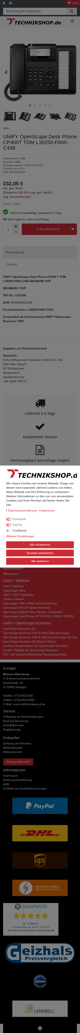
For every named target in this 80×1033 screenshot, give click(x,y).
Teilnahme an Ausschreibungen (23, 716)
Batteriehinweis (13, 747)
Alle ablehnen (40, 561)
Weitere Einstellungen (20, 536)
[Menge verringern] (16, 232)
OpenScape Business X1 (19, 628)
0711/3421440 (23, 695)
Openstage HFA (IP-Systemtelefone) (26, 607)
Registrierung (12, 729)
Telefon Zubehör (13, 599)
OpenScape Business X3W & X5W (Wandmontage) (36, 633)
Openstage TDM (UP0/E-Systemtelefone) (30, 603)
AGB (6, 784)
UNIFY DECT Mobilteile (18, 594)
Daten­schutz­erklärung (17, 780)
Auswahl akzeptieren (40, 552)
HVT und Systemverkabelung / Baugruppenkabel (34, 654)
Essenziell (19, 519)
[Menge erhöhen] (16, 226)
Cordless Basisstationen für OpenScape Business (35, 645)
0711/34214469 (24, 700)
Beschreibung (15, 252)
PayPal (17, 524)
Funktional (19, 530)
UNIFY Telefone (13, 586)
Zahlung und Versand (17, 743)
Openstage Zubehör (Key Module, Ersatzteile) (33, 612)
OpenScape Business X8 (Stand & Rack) (29, 641)
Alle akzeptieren (40, 544)
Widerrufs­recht (12, 752)
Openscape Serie (14, 590)
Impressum (10, 775)
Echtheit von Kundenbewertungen (25, 788)
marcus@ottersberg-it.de (29, 704)
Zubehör (11, 264)
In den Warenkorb (48, 229)
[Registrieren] (11, 3)
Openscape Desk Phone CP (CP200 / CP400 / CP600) (38, 616)
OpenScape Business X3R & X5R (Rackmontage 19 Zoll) (40, 637)
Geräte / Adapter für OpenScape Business (30, 650)
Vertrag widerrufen (18, 761)
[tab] (40, 252)
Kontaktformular (13, 725)
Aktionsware (11, 573)
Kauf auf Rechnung (15, 721)
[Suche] (71, 11)
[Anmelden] (4, 3)
